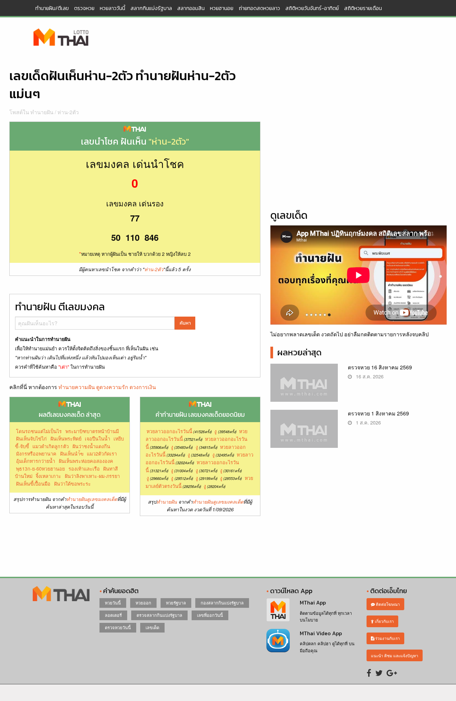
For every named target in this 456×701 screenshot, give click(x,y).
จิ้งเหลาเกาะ (48, 475)
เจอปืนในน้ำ (97, 438)
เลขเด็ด (152, 627)
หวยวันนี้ (113, 602)
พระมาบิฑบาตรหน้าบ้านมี (92, 430)
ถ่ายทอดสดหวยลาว (259, 8)
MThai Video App (321, 633)
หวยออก (143, 602)
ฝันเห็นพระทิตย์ (65, 438)
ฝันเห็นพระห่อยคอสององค (86, 460)
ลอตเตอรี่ (113, 615)
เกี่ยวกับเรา (384, 621)
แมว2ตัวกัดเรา (102, 453)
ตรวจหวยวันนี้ (118, 627)
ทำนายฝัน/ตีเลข (52, 8)
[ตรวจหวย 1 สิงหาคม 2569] (304, 435)
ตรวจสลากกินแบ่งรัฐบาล (159, 615)
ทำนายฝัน (167, 501)
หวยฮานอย (221, 8)
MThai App (313, 602)
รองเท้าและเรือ (84, 468)
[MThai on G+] (392, 672)
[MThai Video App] (278, 640)
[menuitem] (52, 8)
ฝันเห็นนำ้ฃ (71, 453)
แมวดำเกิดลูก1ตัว (50, 446)
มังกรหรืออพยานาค (36, 453)
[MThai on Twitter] (379, 672)
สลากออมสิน (191, 8)
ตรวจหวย (84, 8)
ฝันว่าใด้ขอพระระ (72, 483)
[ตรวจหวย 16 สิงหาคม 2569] (304, 388)
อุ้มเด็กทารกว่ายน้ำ (35, 460)
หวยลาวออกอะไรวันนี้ (169, 430)
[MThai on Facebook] (369, 672)
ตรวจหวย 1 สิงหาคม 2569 (378, 413)
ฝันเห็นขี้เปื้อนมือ (33, 483)
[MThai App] (278, 609)
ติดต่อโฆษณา (387, 604)
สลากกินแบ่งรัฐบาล (151, 8)
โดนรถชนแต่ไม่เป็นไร (39, 430)
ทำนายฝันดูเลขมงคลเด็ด (91, 499)
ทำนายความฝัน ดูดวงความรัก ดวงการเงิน (107, 387)
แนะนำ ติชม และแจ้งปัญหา (394, 655)
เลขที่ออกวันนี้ (210, 615)
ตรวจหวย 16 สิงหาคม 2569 (380, 367)
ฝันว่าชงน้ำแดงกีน (91, 446)
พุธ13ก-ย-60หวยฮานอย (40, 468)
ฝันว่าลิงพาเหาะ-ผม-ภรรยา (92, 475)
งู (215, 430)
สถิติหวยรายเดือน (363, 8)
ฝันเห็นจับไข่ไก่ (31, 438)
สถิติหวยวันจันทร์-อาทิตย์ (312, 8)
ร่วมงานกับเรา (387, 638)
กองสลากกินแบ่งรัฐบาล (222, 602)
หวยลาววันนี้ (112, 8)
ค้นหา (185, 323)
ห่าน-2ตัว (68, 112)
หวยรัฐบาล (176, 602)
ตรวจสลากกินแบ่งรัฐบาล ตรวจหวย (61, 38)
